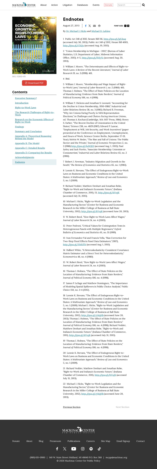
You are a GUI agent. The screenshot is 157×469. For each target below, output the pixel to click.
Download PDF (35, 82)
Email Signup (123, 441)
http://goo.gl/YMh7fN (74, 244)
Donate (108, 4)
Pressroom (55, 441)
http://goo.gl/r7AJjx (73, 45)
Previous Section (71, 407)
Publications (73, 441)
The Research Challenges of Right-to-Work (34, 113)
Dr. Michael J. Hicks (76, 31)
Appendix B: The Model (27, 143)
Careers (90, 441)
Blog (41, 441)
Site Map (105, 441)
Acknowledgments (24, 157)
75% (125, 26)
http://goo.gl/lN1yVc (93, 57)
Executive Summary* (26, 98)
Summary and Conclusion (28, 131)
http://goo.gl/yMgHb (92, 315)
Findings (19, 126)
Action (54, 4)
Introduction (21, 102)
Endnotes (20, 162)
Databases (82, 4)
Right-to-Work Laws (25, 107)
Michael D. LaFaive (100, 31)
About (43, 4)
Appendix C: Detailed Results (30, 148)
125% (128, 26)
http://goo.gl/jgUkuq (115, 38)
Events (96, 4)
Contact (140, 441)
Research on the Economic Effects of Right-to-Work (34, 120)
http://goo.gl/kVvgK (108, 192)
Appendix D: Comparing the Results (33, 152)
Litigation (67, 4)
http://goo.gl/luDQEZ (82, 146)
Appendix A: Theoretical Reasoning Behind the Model (33, 137)
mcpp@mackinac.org (116, 457)
